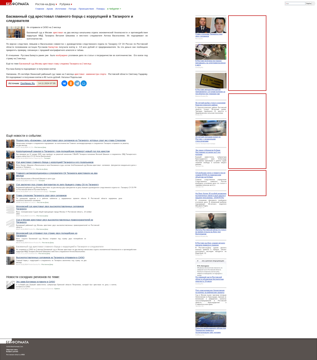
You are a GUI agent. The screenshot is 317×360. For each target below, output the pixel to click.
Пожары (100, 9)
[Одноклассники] (71, 83)
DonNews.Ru (27, 83)
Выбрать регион (12, 351)
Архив (50, 9)
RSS (23, 355)
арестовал (58, 32)
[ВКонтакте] (64, 83)
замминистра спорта (96, 74)
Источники (60, 9)
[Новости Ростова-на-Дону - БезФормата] (15, 3)
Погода (72, 9)
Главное (39, 9)
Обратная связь (12, 350)
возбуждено (61, 55)
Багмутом (53, 47)
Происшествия (86, 9)
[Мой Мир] (84, 83)
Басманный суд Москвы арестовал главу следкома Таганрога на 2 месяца (55, 64)
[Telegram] (77, 83)
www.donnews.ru (16, 39)
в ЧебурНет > (114, 9)
